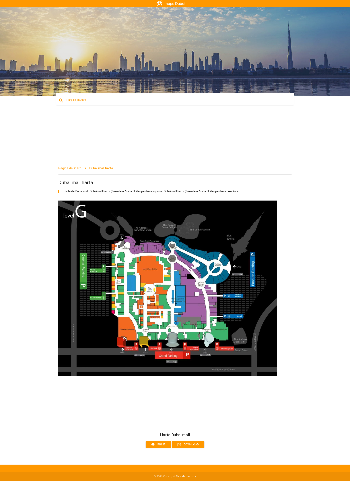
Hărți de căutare (76, 99)
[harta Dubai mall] (167, 374)
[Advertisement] (167, 136)
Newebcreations (186, 476)
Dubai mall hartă (101, 168)
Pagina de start (69, 168)
